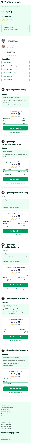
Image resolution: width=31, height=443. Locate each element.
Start (3, 6)
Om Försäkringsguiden (7, 407)
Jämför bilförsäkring (15, 132)
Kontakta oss (5, 409)
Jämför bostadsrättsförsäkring (15, 183)
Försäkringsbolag (9, 6)
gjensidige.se (9, 27)
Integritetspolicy (5, 411)
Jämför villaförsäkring (15, 393)
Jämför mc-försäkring (15, 341)
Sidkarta (3, 416)
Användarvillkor (5, 414)
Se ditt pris (14, 128)
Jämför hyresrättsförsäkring (15, 289)
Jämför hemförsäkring (15, 235)
